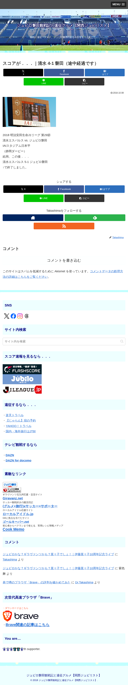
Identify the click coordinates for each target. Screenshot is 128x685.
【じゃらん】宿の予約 (21, 420)
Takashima (10, 559)
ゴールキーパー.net (16, 521)
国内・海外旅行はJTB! (21, 431)
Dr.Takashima (84, 582)
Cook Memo (13, 529)
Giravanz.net (13, 498)
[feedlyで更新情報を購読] (95, 217)
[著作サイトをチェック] (33, 217)
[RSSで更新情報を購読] (64, 226)
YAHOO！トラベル (19, 426)
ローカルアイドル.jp (18, 514)
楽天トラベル (15, 415)
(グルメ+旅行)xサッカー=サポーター (30, 506)
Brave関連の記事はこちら (28, 625)
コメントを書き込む (64, 260)
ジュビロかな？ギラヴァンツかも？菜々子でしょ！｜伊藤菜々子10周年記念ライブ (58, 554)
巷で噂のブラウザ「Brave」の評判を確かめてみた (36, 582)
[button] (84, 81)
